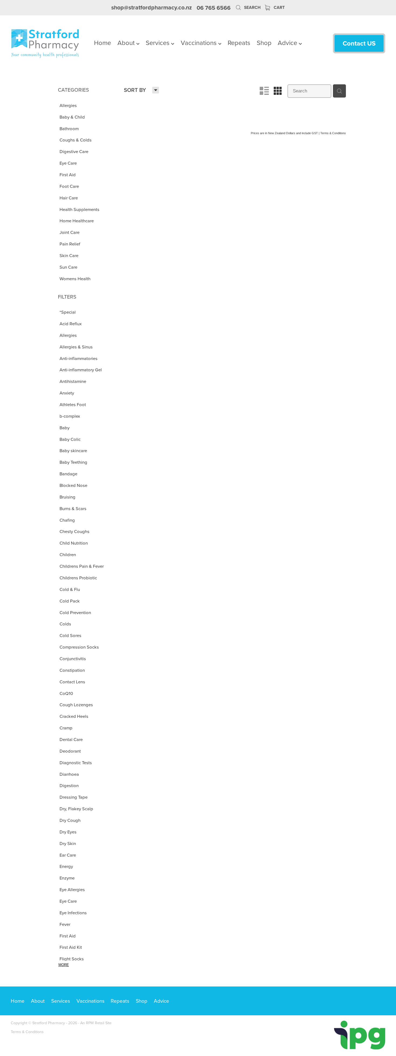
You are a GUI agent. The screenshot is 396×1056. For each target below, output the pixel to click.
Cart (279, 7)
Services (158, 42)
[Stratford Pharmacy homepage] (48, 43)
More (63, 965)
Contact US (359, 43)
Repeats (239, 42)
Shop (264, 42)
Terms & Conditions (27, 1031)
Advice (288, 42)
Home (102, 42)
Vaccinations (199, 42)
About (126, 42)
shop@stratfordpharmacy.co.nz (151, 8)
